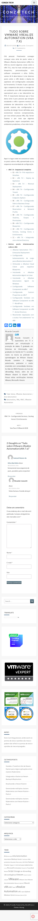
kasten (23, 865)
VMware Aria (23, 880)
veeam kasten (27, 875)
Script (11, 871)
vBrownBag (27, 871)
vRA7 (22, 400)
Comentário (11, 522)
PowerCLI (24, 868)
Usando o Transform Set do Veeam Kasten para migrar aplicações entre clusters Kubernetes (19, 769)
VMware (13, 879)
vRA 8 (14, 887)
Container (25, 859)
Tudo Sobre (11, 394)
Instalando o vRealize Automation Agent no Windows (23, 281)
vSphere (27, 892)
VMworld (27, 883)
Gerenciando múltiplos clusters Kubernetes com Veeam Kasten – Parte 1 (18, 801)
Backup (14, 859)
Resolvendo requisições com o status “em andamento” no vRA (23, 317)
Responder (12, 476)
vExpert (6, 879)
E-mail (10, 563)
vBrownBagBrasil (10, 875)
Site (8, 572)
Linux (5, 868)
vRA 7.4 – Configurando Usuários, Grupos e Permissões (23, 217)
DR (24, 862)
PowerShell (30, 868)
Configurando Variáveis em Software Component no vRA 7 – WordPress (23, 300)
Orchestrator (17, 868)
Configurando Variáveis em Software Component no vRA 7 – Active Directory (23, 309)
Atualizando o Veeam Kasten (16, 784)
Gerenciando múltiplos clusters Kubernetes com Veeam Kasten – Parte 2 (18, 791)
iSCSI (17, 865)
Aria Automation (19, 856)
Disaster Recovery (16, 862)
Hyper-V (12, 865)
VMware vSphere (18, 883)
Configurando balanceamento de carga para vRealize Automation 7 (23, 258)
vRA (17, 400)
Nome (9, 553)
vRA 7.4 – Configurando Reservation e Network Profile (23, 209)
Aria (5, 856)
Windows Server (9, 895)
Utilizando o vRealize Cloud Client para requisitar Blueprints (23, 267)
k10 (19, 865)
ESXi (26, 862)
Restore (6, 871)
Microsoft (10, 868)
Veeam (20, 874)
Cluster (19, 859)
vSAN (22, 892)
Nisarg (22, 907)
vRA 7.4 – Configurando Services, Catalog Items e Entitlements (23, 232)
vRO (19, 892)
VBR (21, 871)
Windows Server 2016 (20, 895)
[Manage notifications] (33, 916)
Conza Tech (8, 2)
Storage (17, 871)
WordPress (29, 905)
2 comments (20, 48)
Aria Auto (9, 856)
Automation (11, 400)
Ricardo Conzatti (26, 45)
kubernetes (29, 865)
